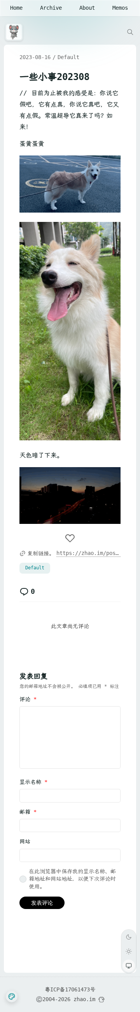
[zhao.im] (16, 32)
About (87, 8)
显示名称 (33, 782)
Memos (120, 8)
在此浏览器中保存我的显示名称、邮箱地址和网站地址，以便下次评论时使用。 (72, 879)
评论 (28, 699)
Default (68, 57)
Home (16, 8)
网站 (24, 841)
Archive (51, 8)
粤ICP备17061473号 (70, 989)
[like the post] (70, 539)
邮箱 (28, 812)
